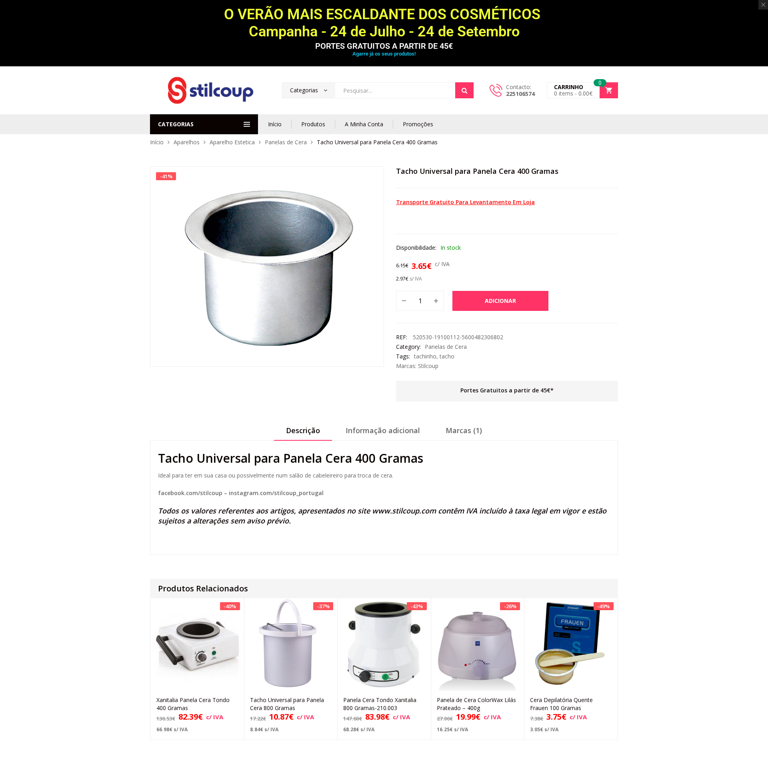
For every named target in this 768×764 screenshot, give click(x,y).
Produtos (313, 124)
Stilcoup (428, 366)
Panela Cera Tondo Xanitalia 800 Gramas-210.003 (379, 704)
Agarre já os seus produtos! (384, 54)
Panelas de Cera (286, 142)
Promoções (418, 124)
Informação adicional (383, 430)
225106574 (520, 93)
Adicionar (500, 300)
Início (275, 124)
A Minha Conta (364, 124)
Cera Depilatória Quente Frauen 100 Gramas (561, 704)
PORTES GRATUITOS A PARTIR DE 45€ (384, 46)
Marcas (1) (464, 430)
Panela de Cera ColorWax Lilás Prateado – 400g (476, 704)
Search (464, 90)
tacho (447, 356)
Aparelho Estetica (232, 142)
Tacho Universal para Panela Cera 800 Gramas (287, 704)
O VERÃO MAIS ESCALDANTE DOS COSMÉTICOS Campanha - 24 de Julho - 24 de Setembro (384, 23)
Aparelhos (187, 142)
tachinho (425, 356)
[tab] (303, 433)
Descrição (303, 430)
